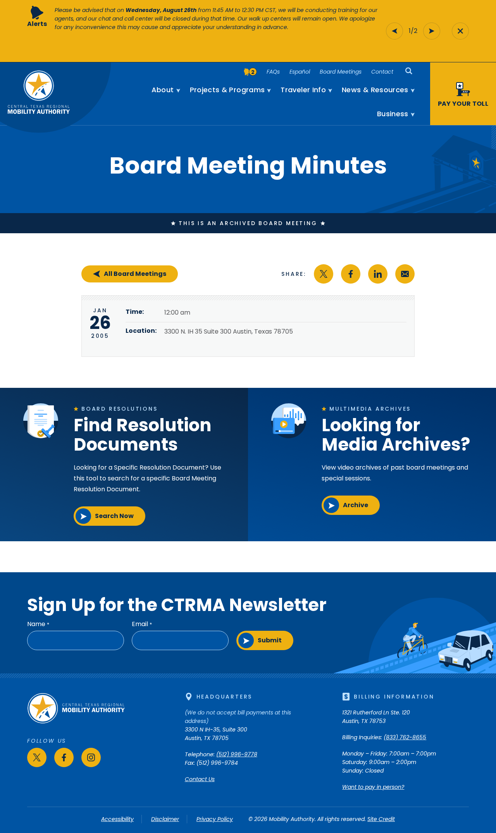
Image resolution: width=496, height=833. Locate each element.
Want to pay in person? (373, 787)
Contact (382, 72)
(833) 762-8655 (405, 737)
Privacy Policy (214, 819)
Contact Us (200, 779)
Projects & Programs (227, 90)
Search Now (114, 515)
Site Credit (381, 819)
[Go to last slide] (394, 31)
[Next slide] (431, 31)
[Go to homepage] (76, 722)
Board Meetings (341, 72)
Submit (270, 640)
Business (392, 114)
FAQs (273, 72)
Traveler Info (303, 90)
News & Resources (375, 90)
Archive (355, 505)
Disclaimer (165, 819)
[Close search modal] (460, 31)
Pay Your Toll (463, 103)
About (163, 90)
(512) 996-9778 (236, 754)
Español (299, 72)
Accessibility (117, 819)
